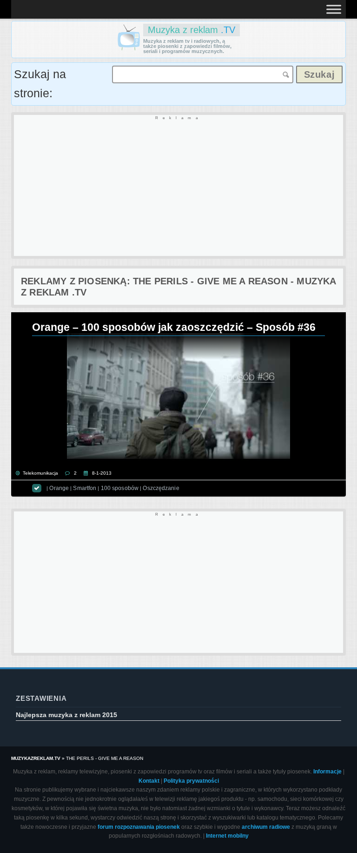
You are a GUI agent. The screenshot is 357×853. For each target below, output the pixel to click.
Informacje (327, 771)
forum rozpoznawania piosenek (139, 827)
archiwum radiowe (266, 827)
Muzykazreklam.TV (35, 758)
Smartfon (84, 488)
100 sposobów (120, 488)
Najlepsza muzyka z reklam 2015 (66, 715)
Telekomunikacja (40, 473)
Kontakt (149, 781)
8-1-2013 (102, 473)
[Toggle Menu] (333, 9)
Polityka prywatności (191, 781)
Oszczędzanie (161, 488)
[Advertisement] (178, 186)
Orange (59, 488)
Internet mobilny (227, 836)
